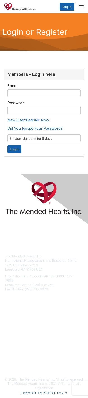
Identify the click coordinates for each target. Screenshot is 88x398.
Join (8, 325)
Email (11, 85)
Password (15, 103)
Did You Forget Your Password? (35, 128)
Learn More (13, 334)
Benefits (11, 330)
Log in (67, 7)
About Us (12, 363)
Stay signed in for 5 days (32, 138)
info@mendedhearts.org (23, 296)
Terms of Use (15, 368)
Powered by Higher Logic (44, 392)
